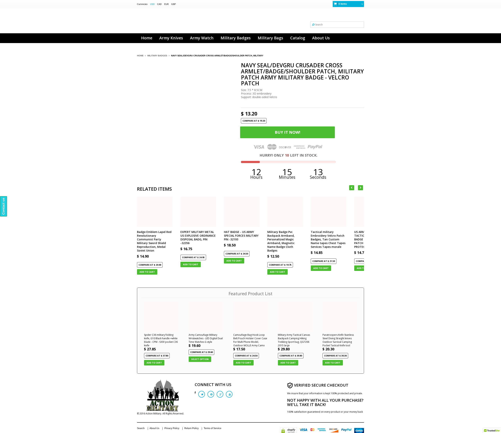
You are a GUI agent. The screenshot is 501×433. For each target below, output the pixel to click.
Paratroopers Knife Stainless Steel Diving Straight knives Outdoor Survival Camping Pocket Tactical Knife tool (338, 340)
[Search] (313, 24)
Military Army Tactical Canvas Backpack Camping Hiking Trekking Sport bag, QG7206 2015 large (294, 340)
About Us (154, 428)
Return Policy (191, 428)
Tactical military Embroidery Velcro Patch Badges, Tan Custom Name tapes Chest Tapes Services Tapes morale (328, 239)
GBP (173, 4)
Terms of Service (212, 428)
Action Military (153, 413)
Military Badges (157, 55)
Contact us (3, 206)
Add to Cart (147, 271)
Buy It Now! (287, 132)
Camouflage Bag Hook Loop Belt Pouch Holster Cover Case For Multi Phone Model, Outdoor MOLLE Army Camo (250, 340)
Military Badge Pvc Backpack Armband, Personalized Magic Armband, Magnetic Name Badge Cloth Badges (281, 241)
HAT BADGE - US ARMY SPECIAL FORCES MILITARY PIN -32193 (241, 235)
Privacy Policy (171, 428)
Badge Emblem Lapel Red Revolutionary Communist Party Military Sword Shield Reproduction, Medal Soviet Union (154, 241)
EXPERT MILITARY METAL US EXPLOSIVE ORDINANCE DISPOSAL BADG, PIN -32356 (198, 237)
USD (152, 4)
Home (140, 55)
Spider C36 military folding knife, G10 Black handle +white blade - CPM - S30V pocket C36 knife (161, 340)
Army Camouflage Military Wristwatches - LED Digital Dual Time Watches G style (206, 338)
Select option (200, 359)
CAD (159, 4)
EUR (166, 4)
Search (141, 428)
